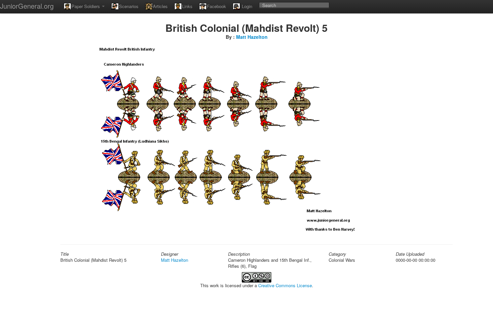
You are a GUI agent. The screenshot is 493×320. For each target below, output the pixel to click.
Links (187, 6)
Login (246, 6)
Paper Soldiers (86, 6)
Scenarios (129, 6)
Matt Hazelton (252, 36)
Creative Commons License (285, 285)
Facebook (216, 6)
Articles (160, 6)
